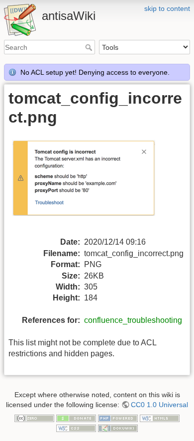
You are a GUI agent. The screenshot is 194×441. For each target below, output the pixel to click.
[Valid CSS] (76, 428)
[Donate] (76, 418)
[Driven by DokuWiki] (118, 428)
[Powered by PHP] (118, 418)
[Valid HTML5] (160, 418)
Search (90, 47)
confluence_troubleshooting (133, 320)
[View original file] (90, 184)
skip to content (167, 8)
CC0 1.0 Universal (159, 405)
